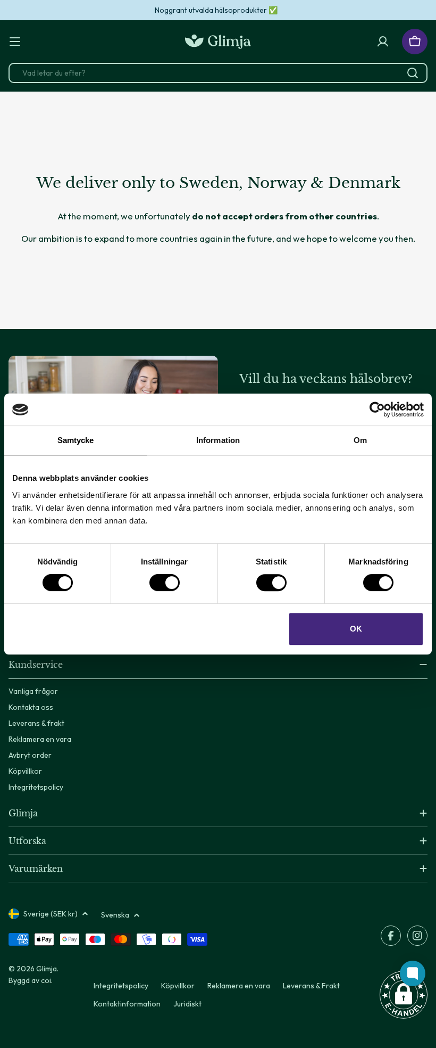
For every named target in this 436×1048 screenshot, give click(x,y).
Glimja (46, 968)
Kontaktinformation (127, 1004)
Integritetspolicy (121, 985)
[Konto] (382, 41)
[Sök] (412, 73)
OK (356, 628)
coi (46, 980)
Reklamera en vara (238, 985)
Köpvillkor (178, 985)
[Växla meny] (15, 41)
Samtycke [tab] (75, 440)
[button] (403, 995)
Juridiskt (187, 1004)
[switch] (164, 582)
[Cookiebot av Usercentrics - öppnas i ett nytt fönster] (377, 409)
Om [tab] (360, 440)
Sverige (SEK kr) (50, 914)
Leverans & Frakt (311, 985)
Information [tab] (218, 440)
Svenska (115, 915)
